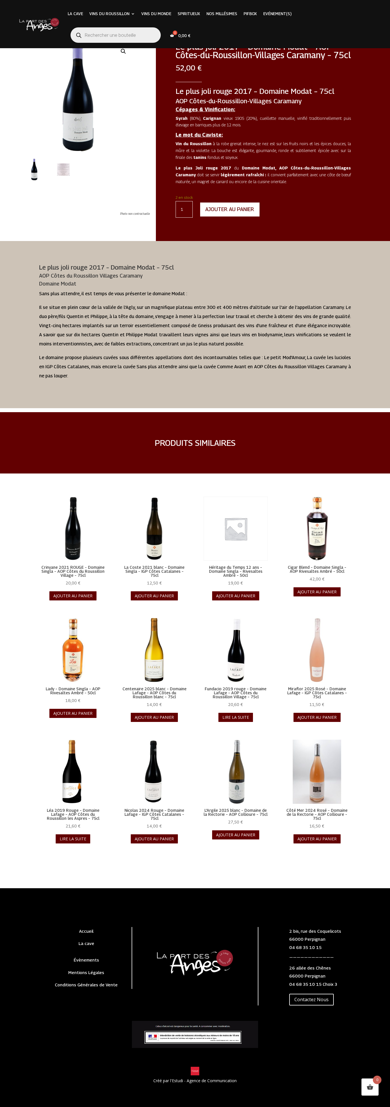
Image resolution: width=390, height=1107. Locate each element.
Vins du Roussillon (109, 13)
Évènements (86, 959)
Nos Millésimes (221, 13)
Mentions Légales (86, 972)
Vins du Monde (156, 13)
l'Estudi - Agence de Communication (203, 1080)
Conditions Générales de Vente (86, 984)
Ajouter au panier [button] (73, 595)
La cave (86, 943)
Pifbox (250, 13)
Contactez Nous (311, 999)
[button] (123, 51)
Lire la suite (235, 717)
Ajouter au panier (229, 209)
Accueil (86, 931)
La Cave (75, 13)
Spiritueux (189, 13)
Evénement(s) (277, 13)
